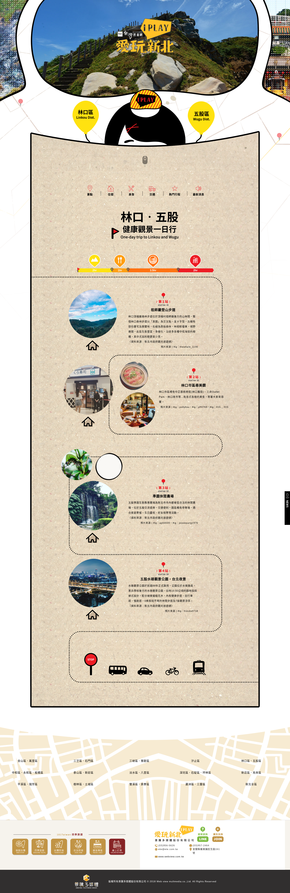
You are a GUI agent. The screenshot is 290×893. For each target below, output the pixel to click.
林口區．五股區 (251, 760)
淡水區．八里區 (139, 772)
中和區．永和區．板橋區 (27, 772)
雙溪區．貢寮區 (139, 784)
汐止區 (195, 760)
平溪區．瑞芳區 (28, 784)
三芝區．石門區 (83, 760)
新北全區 (251, 784)
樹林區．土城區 (83, 784)
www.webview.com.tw (171, 856)
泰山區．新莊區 (83, 772)
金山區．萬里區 (28, 760)
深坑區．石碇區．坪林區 (195, 772)
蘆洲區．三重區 (195, 784)
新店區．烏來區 (251, 772)
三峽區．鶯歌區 (139, 760)
